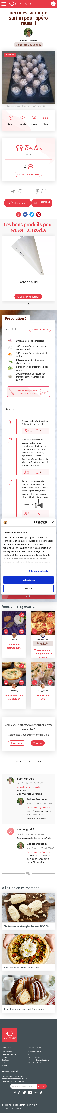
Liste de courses (41, 329)
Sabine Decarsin (37, 799)
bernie (14, 640)
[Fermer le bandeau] (53, 522)
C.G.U (30, 1054)
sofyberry (14, 690)
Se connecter (17, 743)
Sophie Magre (25, 778)
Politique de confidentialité (38, 1060)
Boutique (5, 1060)
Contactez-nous (34, 1052)
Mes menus (44, 201)
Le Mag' (5, 1057)
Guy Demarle (7, 1052)
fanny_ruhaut (43, 690)
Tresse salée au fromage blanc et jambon (43, 654)
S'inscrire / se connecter (13, 1105)
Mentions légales (34, 1057)
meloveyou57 (25, 829)
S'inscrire (37, 743)
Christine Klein (42, 640)
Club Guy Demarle (9, 1054)
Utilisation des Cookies (37, 1063)
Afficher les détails (38, 571)
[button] (3, 4)
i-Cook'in (5, 1065)
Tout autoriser (28, 580)
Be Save (5, 1063)
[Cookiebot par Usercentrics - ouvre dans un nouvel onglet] (35, 522)
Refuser (29, 588)
